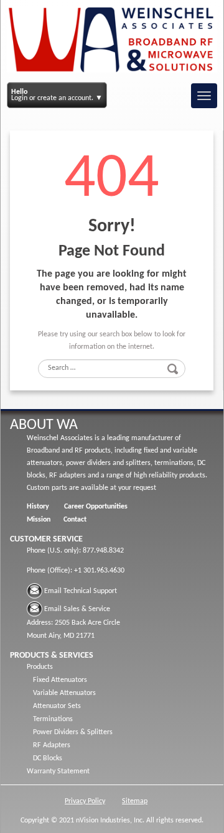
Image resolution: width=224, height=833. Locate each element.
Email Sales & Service (77, 609)
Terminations (53, 719)
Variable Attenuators (64, 693)
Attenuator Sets (57, 706)
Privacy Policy (85, 801)
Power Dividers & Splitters (73, 732)
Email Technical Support (80, 591)
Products (40, 667)
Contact (74, 519)
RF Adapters (51, 745)
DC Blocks (47, 758)
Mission (38, 519)
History (38, 506)
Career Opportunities (96, 506)
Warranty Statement (58, 771)
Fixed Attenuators (60, 680)
